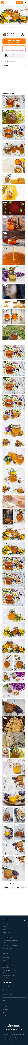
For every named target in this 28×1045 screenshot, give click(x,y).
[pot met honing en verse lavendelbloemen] (13, 891)
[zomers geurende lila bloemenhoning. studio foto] (10, 760)
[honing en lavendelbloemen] (13, 789)
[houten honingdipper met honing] (7, 314)
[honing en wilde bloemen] (13, 131)
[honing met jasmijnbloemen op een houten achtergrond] (13, 148)
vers (12, 1023)
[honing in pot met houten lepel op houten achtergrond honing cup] (13, 336)
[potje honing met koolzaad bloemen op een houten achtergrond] (13, 116)
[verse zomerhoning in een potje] (13, 352)
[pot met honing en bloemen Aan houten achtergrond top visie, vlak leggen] (13, 859)
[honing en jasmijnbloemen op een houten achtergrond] (8, 582)
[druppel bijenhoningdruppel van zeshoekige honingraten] (13, 267)
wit (18, 1023)
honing (6, 1023)
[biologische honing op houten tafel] (13, 233)
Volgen (22, 35)
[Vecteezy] (2, 2)
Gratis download (14, 41)
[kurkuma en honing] (13, 164)
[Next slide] (21, 1023)
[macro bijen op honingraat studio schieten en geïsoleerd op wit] (13, 203)
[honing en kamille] (13, 101)
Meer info (6, 64)
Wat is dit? (13, 61)
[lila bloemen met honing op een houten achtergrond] (13, 285)
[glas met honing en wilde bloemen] (7, 473)
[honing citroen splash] (9, 189)
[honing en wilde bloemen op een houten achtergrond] (13, 599)
